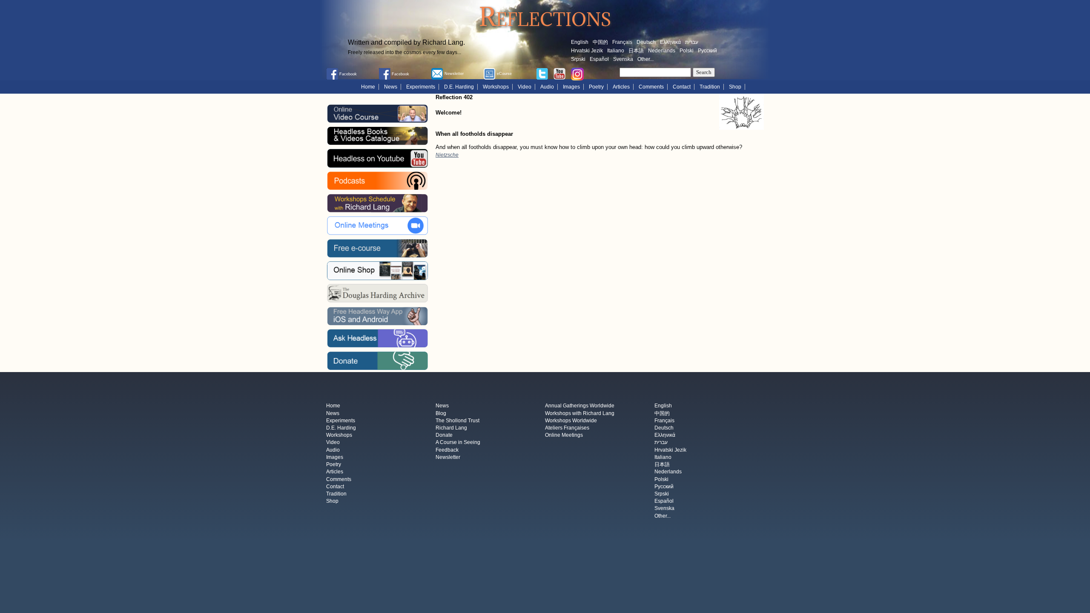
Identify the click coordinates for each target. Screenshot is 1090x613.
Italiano (615, 51)
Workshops (496, 87)
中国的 (600, 42)
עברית (691, 42)
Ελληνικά (670, 42)
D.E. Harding (459, 87)
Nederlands (661, 51)
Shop (735, 87)
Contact (682, 87)
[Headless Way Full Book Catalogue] (377, 136)
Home (368, 87)
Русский (707, 51)
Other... (645, 59)
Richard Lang (451, 428)
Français (622, 42)
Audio (547, 87)
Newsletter (448, 457)
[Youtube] (559, 73)
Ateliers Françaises (567, 428)
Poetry (596, 87)
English (579, 42)
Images (571, 87)
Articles (621, 87)
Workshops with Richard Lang (579, 413)
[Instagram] (577, 74)
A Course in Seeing (458, 443)
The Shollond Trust (457, 421)
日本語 (636, 51)
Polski (687, 51)
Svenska (623, 59)
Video (524, 87)
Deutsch (646, 42)
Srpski (578, 59)
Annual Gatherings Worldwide (579, 406)
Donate (444, 435)
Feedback (447, 450)
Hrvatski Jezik (587, 51)
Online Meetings (564, 435)
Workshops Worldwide (571, 421)
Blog (441, 413)
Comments (651, 87)
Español (599, 59)
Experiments (420, 87)
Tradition (710, 87)
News (390, 87)
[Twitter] (542, 73)
